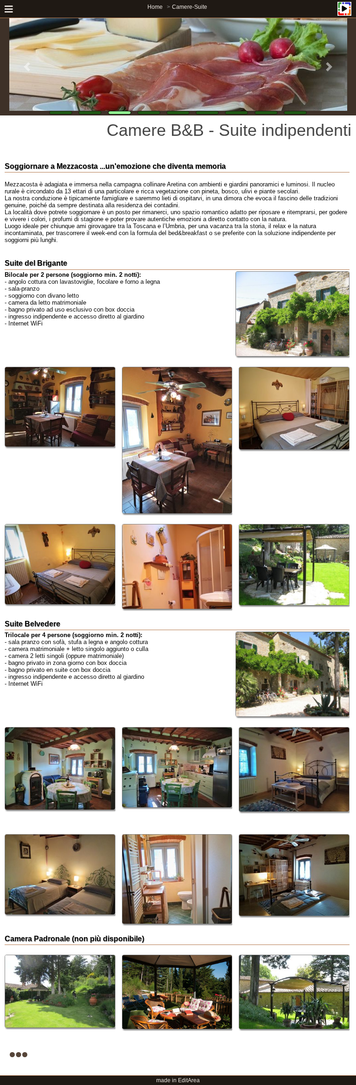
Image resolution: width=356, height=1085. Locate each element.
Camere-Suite (189, 7)
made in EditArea (178, 1080)
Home (155, 7)
